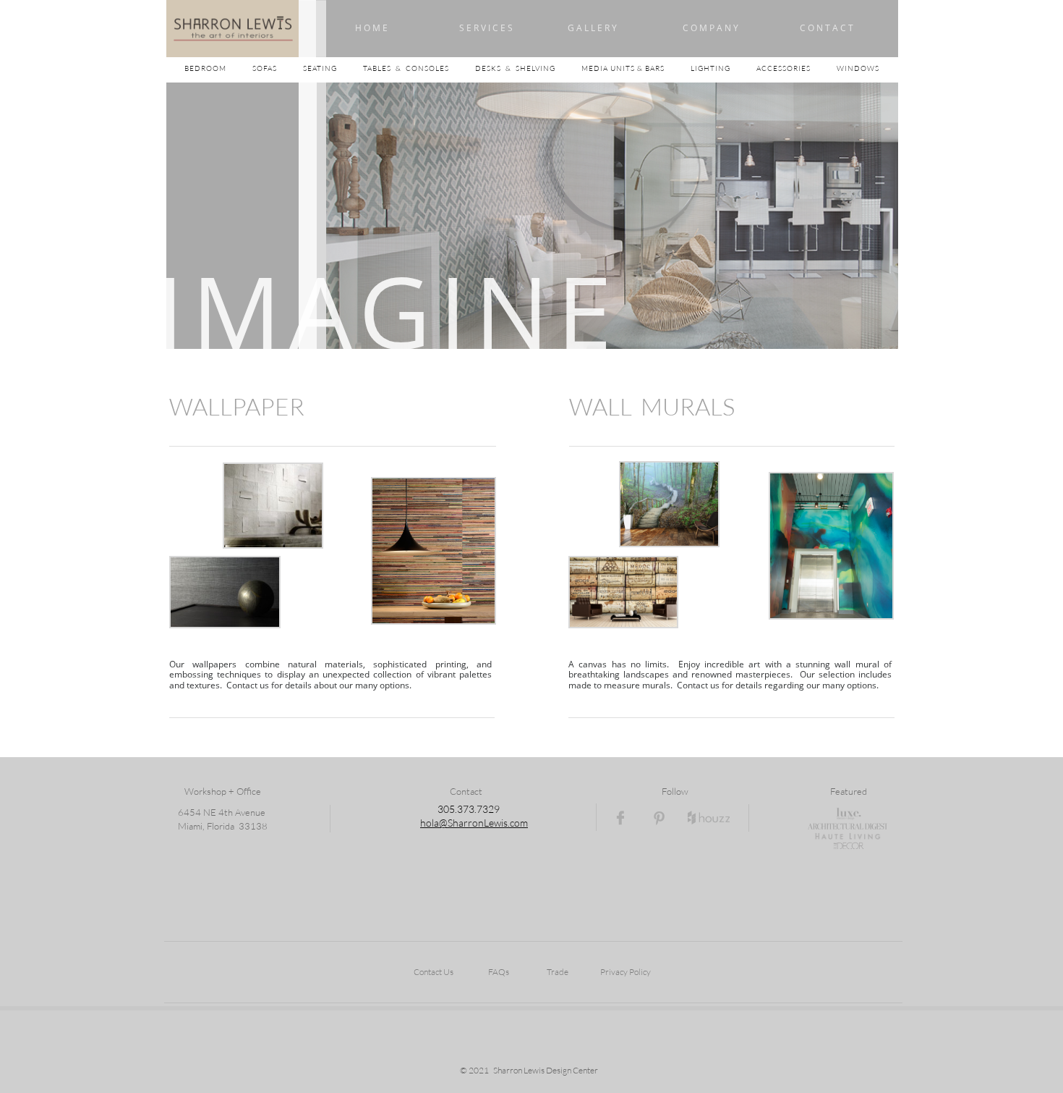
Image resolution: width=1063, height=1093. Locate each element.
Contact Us (433, 971)
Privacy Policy (625, 971)
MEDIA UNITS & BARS (624, 68)
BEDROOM (218, 68)
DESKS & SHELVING (515, 68)
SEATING (333, 68)
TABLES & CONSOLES (419, 68)
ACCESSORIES (796, 68)
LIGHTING (723, 68)
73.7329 (481, 809)
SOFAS (264, 68)
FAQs (498, 971)
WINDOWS (858, 68)
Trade (557, 971)
